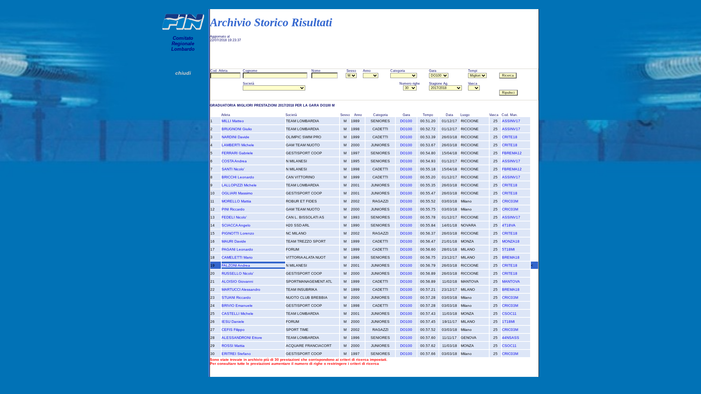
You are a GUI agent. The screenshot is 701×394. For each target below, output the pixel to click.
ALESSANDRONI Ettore (242, 338)
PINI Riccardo (233, 209)
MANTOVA (511, 281)
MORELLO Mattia (236, 201)
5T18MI (508, 249)
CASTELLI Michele (237, 314)
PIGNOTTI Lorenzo (238, 233)
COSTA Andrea (234, 161)
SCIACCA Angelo (236, 225)
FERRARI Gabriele (237, 153)
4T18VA (509, 225)
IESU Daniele (233, 322)
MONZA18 (511, 241)
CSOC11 (509, 314)
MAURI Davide (234, 241)
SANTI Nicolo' (233, 169)
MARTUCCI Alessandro (241, 289)
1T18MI (508, 322)
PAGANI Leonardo (237, 249)
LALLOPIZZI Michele (239, 185)
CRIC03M (510, 201)
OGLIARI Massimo (237, 193)
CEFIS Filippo (233, 330)
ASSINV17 (511, 121)
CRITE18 (509, 137)
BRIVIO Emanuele (237, 306)
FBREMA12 (512, 153)
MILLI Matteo (233, 121)
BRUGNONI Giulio (237, 129)
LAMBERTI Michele (238, 145)
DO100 (406, 121)
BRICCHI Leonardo (238, 177)
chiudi (183, 73)
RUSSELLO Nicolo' (238, 273)
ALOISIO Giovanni (237, 281)
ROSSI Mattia (233, 346)
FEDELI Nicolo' (234, 217)
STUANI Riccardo (236, 298)
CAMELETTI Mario (237, 257)
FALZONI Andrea (236, 265)
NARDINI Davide (235, 137)
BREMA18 (511, 257)
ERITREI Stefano (236, 354)
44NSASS (510, 338)
